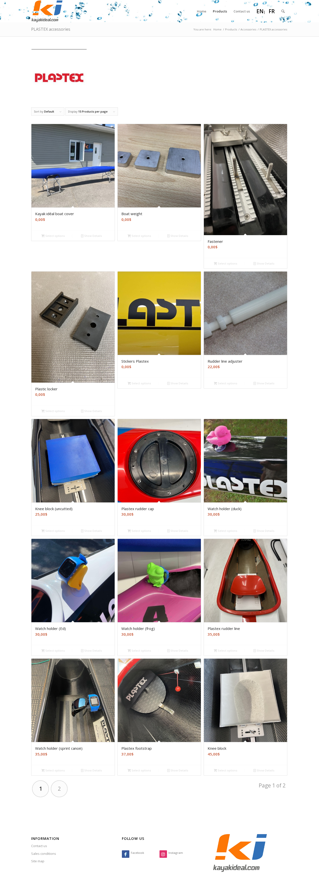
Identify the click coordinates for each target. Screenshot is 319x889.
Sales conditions (43, 853)
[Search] (283, 11)
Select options (55, 236)
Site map (37, 861)
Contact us (39, 846)
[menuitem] (202, 11)
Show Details (92, 236)
